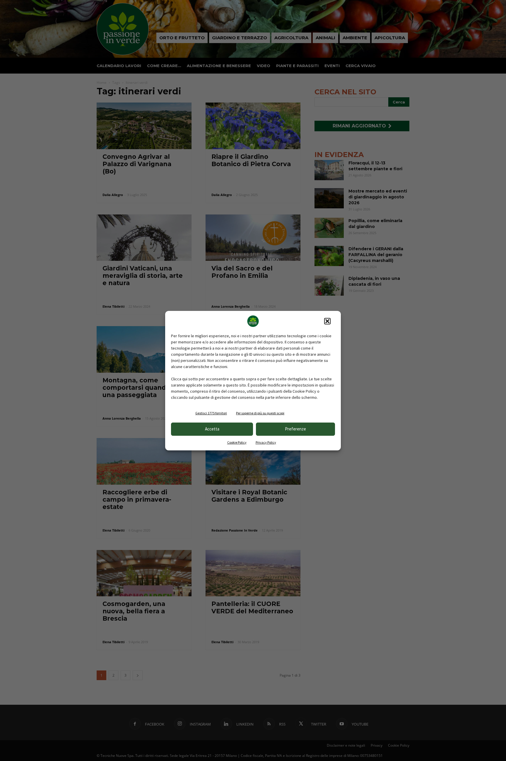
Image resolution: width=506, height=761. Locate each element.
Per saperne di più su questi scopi (260, 413)
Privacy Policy (266, 442)
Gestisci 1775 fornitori (211, 413)
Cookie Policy (237, 442)
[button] (327, 321)
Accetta (212, 429)
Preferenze (295, 429)
